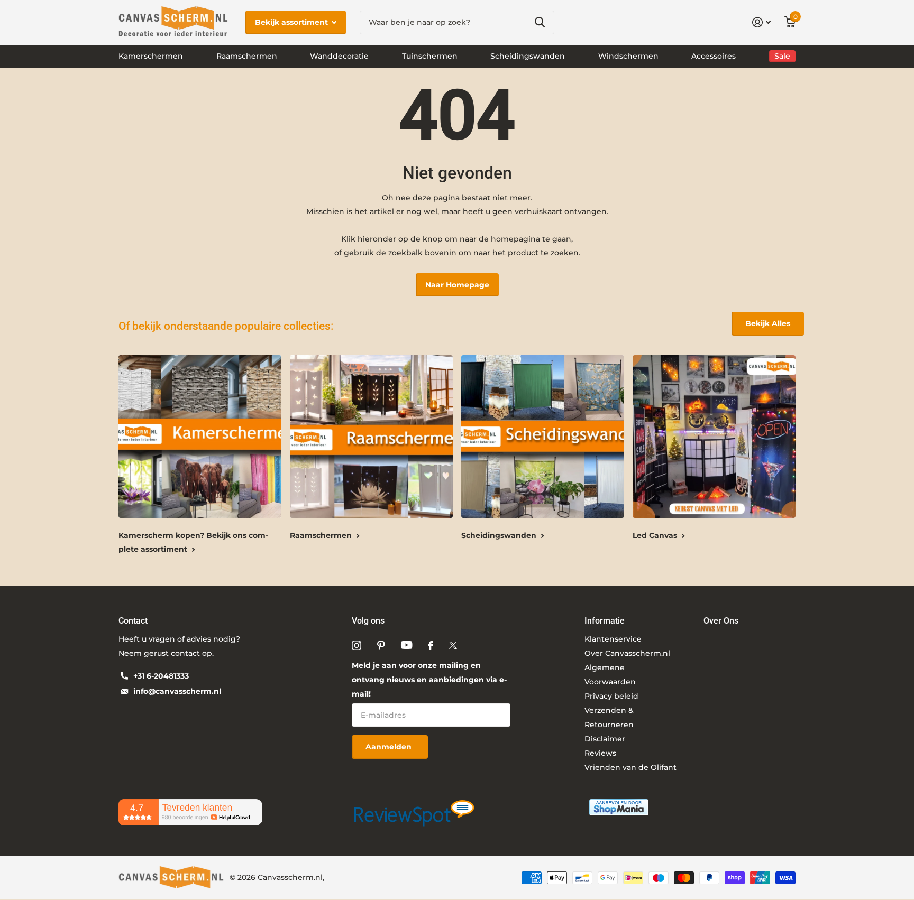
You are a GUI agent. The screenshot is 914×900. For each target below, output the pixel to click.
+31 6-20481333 (161, 676)
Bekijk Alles (767, 323)
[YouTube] (406, 645)
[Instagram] (356, 645)
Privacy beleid (611, 696)
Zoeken (539, 22)
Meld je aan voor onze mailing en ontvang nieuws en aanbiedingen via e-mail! (429, 680)
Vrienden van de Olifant (630, 767)
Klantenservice (613, 639)
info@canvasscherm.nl (177, 691)
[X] (453, 645)
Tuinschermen (430, 56)
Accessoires (713, 56)
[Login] (761, 22)
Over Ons (720, 621)
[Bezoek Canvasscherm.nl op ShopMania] (618, 806)
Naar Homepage (457, 285)
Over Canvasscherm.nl (627, 653)
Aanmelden (389, 746)
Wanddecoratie (339, 56)
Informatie (604, 621)
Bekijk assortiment (292, 22)
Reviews (600, 753)
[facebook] (430, 645)
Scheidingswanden (527, 56)
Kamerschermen (150, 56)
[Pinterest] (381, 645)
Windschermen (628, 56)
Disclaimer (604, 739)
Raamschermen (246, 56)
